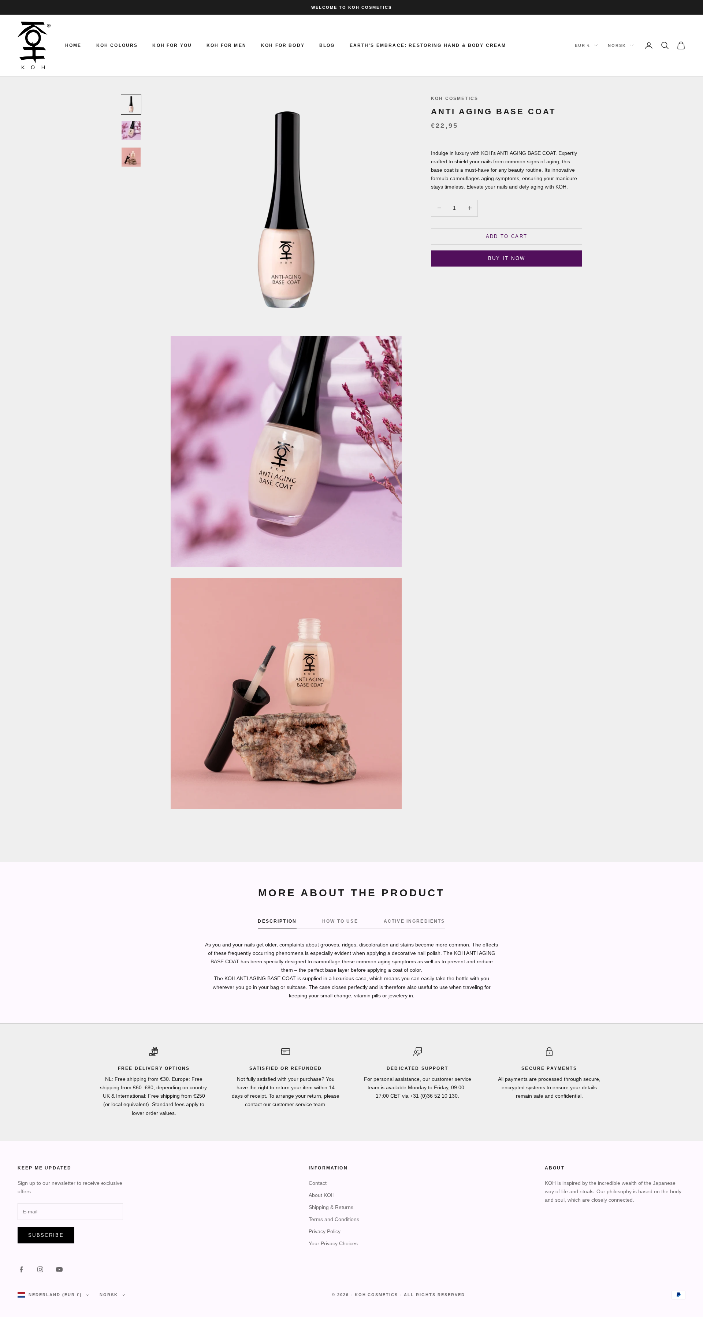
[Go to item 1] (131, 104)
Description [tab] (277, 921)
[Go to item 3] (131, 157)
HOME (73, 45)
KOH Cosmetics (454, 98)
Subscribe (46, 1235)
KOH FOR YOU (172, 45)
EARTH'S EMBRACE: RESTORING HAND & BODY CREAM (428, 45)
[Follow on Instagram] (40, 1269)
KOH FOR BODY (283, 45)
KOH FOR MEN (226, 45)
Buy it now (506, 258)
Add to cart (507, 236)
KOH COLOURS (117, 45)
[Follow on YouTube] (59, 1269)
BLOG (327, 45)
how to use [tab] (340, 921)
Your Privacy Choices (333, 1243)
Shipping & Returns (331, 1207)
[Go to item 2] (131, 130)
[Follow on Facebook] (21, 1269)
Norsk (617, 45)
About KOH (322, 1195)
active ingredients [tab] (414, 921)
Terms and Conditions (334, 1219)
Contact (318, 1183)
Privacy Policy (325, 1231)
